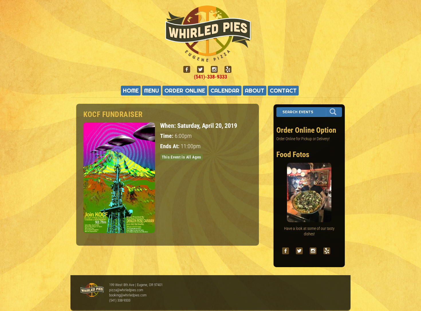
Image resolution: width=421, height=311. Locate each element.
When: (168, 125)
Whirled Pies (92, 291)
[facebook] (189, 69)
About (254, 90)
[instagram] (216, 69)
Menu (151, 90)
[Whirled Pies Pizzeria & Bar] (210, 58)
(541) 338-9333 (119, 300)
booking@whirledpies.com (128, 295)
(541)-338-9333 (210, 77)
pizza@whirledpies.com (126, 290)
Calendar (224, 90)
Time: (167, 136)
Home (131, 90)
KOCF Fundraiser (113, 114)
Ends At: (170, 146)
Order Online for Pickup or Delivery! (303, 138)
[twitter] (202, 69)
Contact (283, 90)
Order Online (184, 90)
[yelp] (230, 69)
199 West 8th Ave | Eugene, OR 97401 (136, 285)
